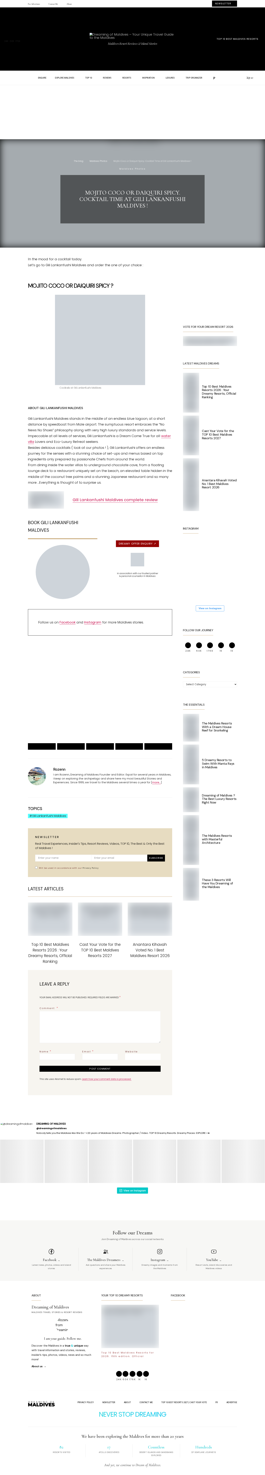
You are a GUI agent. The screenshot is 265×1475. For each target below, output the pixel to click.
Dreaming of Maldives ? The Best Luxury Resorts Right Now (219, 799)
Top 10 (249, 77)
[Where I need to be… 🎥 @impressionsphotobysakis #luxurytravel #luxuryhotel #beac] (194, 548)
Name (45, 1051)
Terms (71, 723)
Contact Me (53, 4)
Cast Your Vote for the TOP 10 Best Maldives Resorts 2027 (100, 950)
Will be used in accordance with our (69, 868)
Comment (47, 1008)
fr (214, 77)
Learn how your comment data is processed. (106, 1079)
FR (216, 1402)
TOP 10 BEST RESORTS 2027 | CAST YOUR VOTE (184, 1402)
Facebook (67, 622)
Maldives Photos (98, 161)
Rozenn (59, 769)
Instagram (92, 622)
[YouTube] (242, 77)
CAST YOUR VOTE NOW (129, 710)
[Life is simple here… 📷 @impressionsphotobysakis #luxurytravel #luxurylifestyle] (194, 591)
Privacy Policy (91, 868)
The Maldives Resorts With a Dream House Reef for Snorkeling (217, 727)
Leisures (170, 77)
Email (88, 1051)
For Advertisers (34, 4)
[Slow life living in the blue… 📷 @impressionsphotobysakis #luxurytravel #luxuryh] (215, 548)
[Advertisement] (132, 114)
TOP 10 (88, 77)
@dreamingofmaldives (51, 1128)
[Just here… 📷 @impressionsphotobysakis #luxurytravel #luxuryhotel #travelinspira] (194, 569)
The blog (78, 161)
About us (37, 1366)
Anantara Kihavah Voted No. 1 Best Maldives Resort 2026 (150, 950)
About (69, 4)
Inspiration (148, 77)
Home (27, 78)
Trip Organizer (194, 77)
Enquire (42, 77)
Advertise (231, 1402)
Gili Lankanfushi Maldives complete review (115, 500)
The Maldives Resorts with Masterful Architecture (217, 839)
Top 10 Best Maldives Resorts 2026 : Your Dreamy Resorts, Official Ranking (219, 392)
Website (131, 1051)
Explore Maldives (64, 77)
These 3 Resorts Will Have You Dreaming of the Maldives (217, 883)
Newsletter (108, 1402)
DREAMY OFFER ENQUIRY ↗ (137, 543)
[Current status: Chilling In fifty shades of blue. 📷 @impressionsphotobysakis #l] (215, 591)
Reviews (107, 77)
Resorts (126, 77)
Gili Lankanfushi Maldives (49, 816)
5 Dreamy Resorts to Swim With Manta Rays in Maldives (218, 763)
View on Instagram (210, 608)
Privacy (62, 723)
